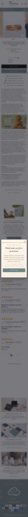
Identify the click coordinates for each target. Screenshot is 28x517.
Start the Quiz (14, 270)
